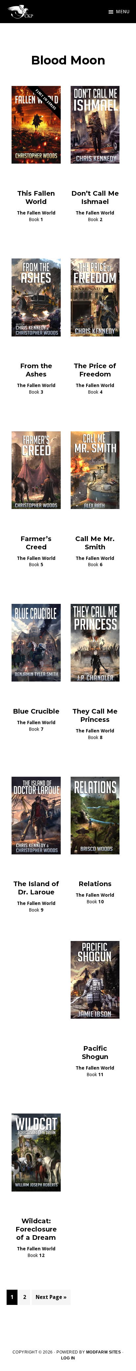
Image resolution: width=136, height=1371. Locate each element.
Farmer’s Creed (35, 543)
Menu (122, 11)
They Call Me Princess (95, 715)
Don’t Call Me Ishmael (95, 197)
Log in (68, 1358)
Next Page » (51, 1299)
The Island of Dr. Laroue (36, 888)
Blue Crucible (36, 711)
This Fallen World (36, 197)
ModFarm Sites (103, 1352)
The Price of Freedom (95, 370)
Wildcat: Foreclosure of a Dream (36, 1229)
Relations (95, 884)
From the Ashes (36, 370)
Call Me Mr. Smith (95, 543)
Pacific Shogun (95, 1052)
